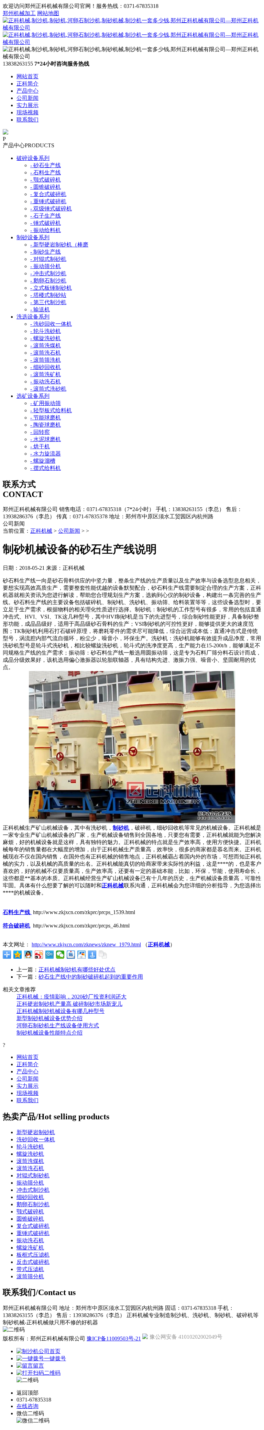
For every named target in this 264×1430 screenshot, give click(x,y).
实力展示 (27, 105)
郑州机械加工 (19, 13)
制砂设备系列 (33, 237)
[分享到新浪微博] (39, 954)
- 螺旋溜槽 (42, 461)
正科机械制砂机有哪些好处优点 (77, 969)
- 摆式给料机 (45, 468)
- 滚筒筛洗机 (45, 360)
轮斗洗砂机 (30, 1147)
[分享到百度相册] (81, 954)
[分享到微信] (60, 954)
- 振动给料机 (45, 230)
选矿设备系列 (33, 396)
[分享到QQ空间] (17, 954)
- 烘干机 (40, 446)
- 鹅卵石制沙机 (48, 281)
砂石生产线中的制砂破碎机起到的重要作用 (90, 977)
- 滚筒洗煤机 (45, 345)
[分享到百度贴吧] (71, 954)
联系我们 (27, 120)
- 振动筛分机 (45, 266)
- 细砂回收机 (45, 367)
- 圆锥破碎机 (45, 187)
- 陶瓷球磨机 (45, 425)
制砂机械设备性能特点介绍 (49, 1033)
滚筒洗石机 (30, 1168)
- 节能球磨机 (45, 417)
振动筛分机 (30, 1183)
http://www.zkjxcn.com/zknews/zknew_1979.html (86, 944)
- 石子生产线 (45, 216)
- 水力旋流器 (45, 454)
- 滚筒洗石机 (45, 353)
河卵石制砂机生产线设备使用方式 (57, 1025)
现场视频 (27, 112)
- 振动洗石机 (45, 381)
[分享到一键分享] (92, 954)
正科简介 (27, 84)
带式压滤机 (30, 1269)
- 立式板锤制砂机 (51, 288)
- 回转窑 (40, 432)
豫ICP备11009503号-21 (114, 1338)
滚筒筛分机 (30, 1276)
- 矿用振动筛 (45, 403)
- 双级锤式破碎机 (51, 208)
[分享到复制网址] (103, 954)
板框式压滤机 (33, 1255)
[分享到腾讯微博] (49, 954)
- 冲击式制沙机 (48, 273)
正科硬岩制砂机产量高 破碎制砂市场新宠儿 (69, 1004)
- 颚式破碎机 (45, 180)
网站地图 (48, 13)
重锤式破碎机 (33, 1233)
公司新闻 (27, 98)
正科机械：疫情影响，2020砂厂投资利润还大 (71, 997)
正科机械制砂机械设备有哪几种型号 (60, 1011)
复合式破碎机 (33, 1226)
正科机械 (41, 531)
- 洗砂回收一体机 (51, 324)
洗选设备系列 (33, 317)
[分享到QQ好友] (28, 954)
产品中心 (27, 91)
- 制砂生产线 (45, 252)
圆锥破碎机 (30, 1219)
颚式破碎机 (30, 1211)
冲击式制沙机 (33, 1190)
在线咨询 (27, 1406)
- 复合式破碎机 (48, 194)
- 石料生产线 (45, 172)
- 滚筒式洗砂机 (48, 389)
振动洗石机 (30, 1240)
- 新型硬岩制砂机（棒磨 (59, 244)
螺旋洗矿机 (30, 1247)
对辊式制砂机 (33, 1175)
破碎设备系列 (33, 158)
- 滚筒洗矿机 (45, 374)
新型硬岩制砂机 (35, 1132)
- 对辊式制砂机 (48, 259)
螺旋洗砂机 (30, 1154)
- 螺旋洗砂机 (45, 338)
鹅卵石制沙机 (33, 1204)
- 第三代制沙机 (48, 302)
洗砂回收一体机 (35, 1139)
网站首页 (27, 76)
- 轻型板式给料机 (51, 410)
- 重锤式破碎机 (48, 201)
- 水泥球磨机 (45, 439)
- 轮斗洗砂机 (45, 331)
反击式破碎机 (33, 1262)
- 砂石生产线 (45, 165)
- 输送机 (40, 309)
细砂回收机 (30, 1197)
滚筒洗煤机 (30, 1161)
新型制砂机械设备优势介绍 (49, 1018)
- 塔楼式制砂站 (48, 295)
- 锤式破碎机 (45, 223)
